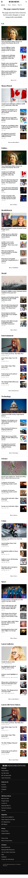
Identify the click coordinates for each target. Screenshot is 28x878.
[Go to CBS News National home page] (14, 1)
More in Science (13, 515)
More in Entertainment (13, 390)
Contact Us (4, 803)
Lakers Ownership (5, 777)
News (9, 5)
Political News (4, 770)
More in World (14, 330)
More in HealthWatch (13, 267)
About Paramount (5, 847)
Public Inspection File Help (8, 819)
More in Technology (13, 453)
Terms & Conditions (6, 808)
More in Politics (13, 204)
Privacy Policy (4, 831)
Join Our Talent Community (8, 852)
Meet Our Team (21, 5)
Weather (14, 5)
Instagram (3, 789)
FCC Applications (5, 822)
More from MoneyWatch (13, 142)
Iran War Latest (5, 773)
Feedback (3, 857)
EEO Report (4, 824)
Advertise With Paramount (8, 849)
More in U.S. (13, 80)
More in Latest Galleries (13, 699)
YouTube (3, 784)
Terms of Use (4, 838)
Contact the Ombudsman (7, 859)
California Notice (5, 833)
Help (2, 854)
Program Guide (5, 800)
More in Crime (13, 576)
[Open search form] (26, 1)
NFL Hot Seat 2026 (6, 775)
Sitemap (3, 810)
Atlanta (3, 5)
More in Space (13, 638)
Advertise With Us (5, 805)
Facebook (3, 787)
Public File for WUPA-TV (7, 817)
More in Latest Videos (13, 759)
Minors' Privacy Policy (6, 840)
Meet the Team (5, 798)
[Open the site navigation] (5, 1)
